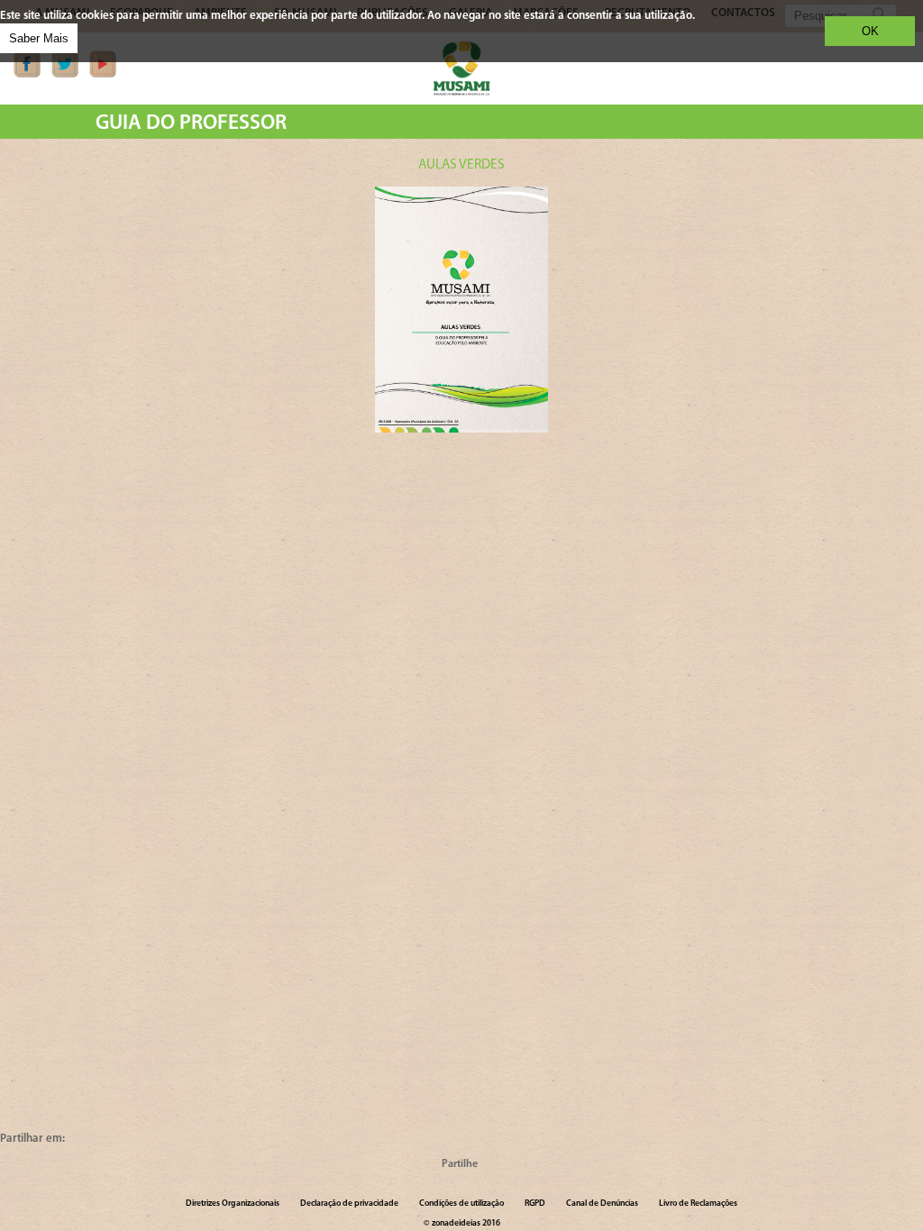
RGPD (535, 1203)
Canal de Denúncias (602, 1203)
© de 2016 (462, 1223)
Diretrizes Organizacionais (232, 1203)
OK (870, 31)
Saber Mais (39, 38)
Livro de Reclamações (698, 1203)
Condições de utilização (461, 1203)
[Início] (461, 92)
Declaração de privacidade (349, 1203)
